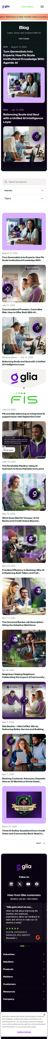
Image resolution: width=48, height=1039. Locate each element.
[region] (24, 1024)
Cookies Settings (24, 1032)
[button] (24, 954)
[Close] (44, 1015)
